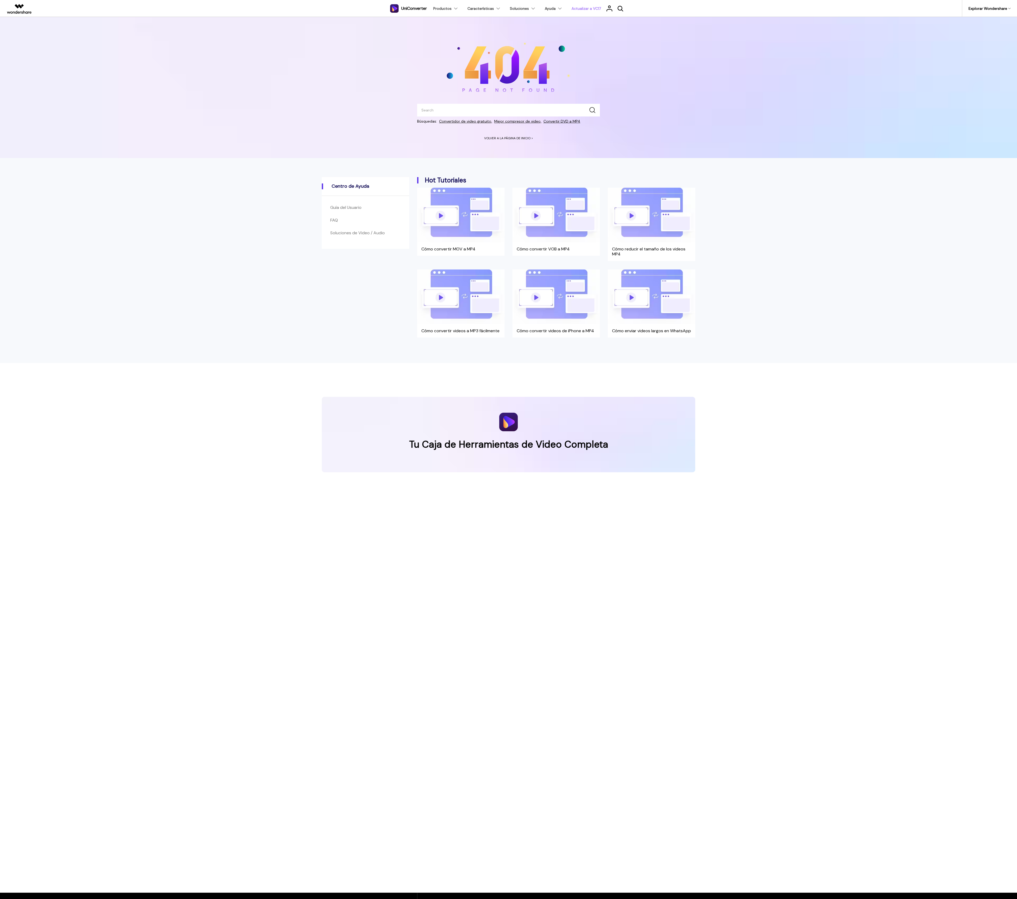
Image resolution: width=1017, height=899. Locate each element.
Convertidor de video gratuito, (465, 121)
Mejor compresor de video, (517, 121)
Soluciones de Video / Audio (357, 233)
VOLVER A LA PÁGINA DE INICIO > (508, 138)
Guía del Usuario (346, 207)
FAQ (334, 220)
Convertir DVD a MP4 (561, 121)
